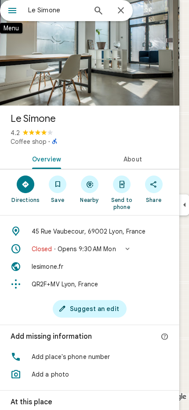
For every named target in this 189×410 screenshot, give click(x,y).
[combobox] (57, 10)
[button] (89, 249)
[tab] (45, 158)
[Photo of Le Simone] (89, 53)
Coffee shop (29, 142)
